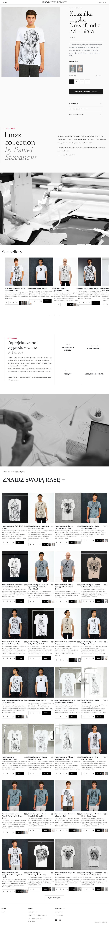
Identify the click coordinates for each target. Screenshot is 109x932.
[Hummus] (22, 303)
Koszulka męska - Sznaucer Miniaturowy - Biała (15, 289)
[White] (53, 544)
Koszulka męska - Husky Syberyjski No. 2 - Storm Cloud (64, 587)
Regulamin (32, 912)
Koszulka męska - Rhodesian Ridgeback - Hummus (65, 643)
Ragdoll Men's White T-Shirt (88, 288)
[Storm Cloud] (26, 303)
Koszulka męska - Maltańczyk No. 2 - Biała (37, 874)
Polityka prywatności (37, 915)
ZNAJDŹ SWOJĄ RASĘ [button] (31, 479)
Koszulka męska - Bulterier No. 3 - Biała (61, 289)
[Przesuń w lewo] (50, 315)
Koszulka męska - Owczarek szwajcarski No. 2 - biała (65, 701)
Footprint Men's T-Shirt (38, 288)
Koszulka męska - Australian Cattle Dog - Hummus (38, 527)
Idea (3, 912)
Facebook (59, 915)
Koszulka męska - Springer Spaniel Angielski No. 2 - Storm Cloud (38, 587)
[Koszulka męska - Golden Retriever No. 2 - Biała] (106, 601)
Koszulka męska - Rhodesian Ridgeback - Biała (91, 643)
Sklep (71, 7)
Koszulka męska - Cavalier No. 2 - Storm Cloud (91, 815)
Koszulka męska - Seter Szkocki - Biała (89, 758)
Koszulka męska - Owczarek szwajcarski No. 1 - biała (12, 586)
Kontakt (31, 921)
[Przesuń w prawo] (59, 315)
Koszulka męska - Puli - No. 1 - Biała (12, 527)
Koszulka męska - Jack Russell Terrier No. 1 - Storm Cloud (12, 816)
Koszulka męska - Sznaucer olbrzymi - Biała (65, 815)
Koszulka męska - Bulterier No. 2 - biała (9, 758)
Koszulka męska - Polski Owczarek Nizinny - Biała (11, 643)
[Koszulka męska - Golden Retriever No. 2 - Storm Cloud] (102, 601)
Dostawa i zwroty (35, 918)
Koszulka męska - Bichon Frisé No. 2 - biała (37, 758)
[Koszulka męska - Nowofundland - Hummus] (80, 68)
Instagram (59, 912)
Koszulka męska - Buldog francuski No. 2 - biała (64, 527)
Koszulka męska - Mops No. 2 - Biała (65, 874)
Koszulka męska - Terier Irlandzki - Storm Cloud (37, 815)
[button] (86, 103)
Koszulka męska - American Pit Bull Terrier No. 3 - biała (91, 874)
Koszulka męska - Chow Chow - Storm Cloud (90, 527)
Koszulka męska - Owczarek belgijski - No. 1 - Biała (38, 643)
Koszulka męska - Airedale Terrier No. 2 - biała (64, 758)
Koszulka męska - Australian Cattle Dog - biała (12, 701)
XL (87, 82)
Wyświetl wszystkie (54, 898)
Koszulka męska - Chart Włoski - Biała (90, 701)
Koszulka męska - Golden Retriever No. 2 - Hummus (90, 586)
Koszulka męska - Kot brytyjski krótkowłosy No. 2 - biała (12, 875)
